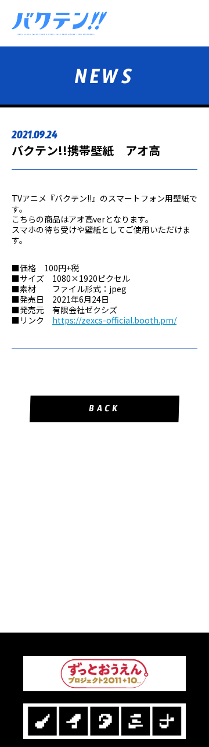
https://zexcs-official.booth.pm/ (114, 320)
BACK (104, 410)
